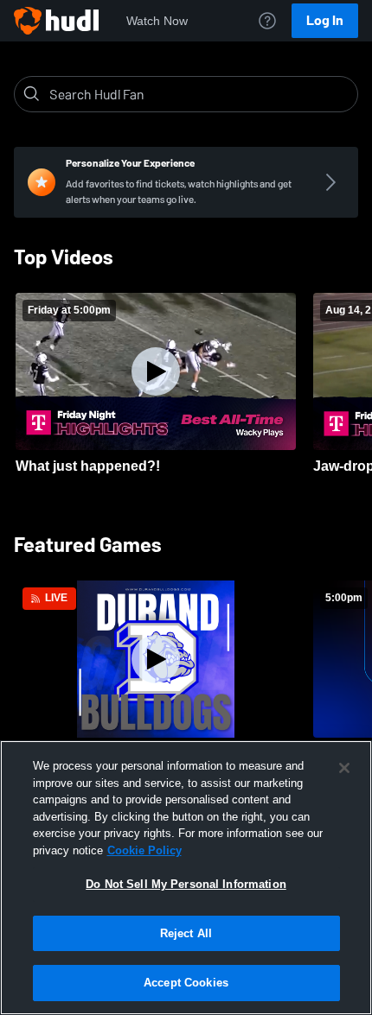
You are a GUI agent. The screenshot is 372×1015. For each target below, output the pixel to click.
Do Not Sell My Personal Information (186, 884)
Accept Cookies (186, 982)
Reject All (186, 933)
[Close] (344, 768)
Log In (324, 20)
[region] (186, 877)
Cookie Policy (144, 850)
